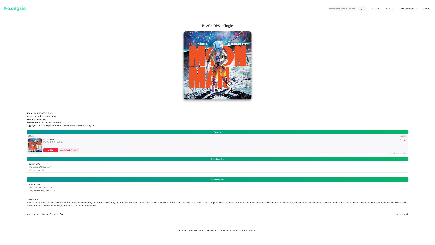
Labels (389, 9)
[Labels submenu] (394, 8)
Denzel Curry (48, 214)
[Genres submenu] (380, 8)
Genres (375, 9)
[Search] (362, 8)
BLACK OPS (40, 167)
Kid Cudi (60, 214)
